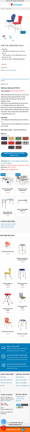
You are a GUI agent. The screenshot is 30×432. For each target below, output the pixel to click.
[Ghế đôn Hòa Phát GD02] (7, 299)
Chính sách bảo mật (6, 383)
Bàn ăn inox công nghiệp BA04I (22, 189)
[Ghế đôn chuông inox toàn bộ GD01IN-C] (22, 249)
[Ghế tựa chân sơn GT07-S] (7, 274)
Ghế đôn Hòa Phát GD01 (22, 284)
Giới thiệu (3, 377)
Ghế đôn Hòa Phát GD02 (8, 309)
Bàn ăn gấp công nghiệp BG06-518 (7, 212)
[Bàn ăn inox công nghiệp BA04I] (22, 180)
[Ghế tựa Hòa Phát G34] (7, 245)
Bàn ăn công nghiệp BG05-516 (22, 210)
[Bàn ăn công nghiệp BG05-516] (22, 202)
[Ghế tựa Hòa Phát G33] (7, 323)
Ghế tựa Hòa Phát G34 (8, 251)
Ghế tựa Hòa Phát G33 (8, 331)
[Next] (25, 23)
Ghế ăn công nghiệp (11, 70)
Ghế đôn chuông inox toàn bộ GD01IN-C (22, 259)
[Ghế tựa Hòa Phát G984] (22, 298)
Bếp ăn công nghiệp (21, 383)
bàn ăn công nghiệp (13, 161)
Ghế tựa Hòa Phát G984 (22, 307)
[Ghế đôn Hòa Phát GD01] (22, 274)
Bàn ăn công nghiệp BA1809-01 (7, 189)
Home (2, 8)
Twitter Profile (20, 398)
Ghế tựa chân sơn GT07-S (7, 284)
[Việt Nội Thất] (16, 4)
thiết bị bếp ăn (7, 163)
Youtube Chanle (20, 396)
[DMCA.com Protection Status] (22, 405)
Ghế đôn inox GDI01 (22, 334)
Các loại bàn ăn (20, 377)
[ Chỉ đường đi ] (7, 400)
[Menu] (1, 4)
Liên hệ (3, 385)
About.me (18, 401)
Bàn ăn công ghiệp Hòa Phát (8, 224)
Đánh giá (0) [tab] (4, 84)
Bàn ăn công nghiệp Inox (7, 226)
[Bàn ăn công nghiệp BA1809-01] (7, 180)
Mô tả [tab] (2, 80)
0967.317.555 (4, 405)
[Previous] (3, 23)
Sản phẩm (8, 8)
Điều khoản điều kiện (6, 380)
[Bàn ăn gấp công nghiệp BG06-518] (7, 203)
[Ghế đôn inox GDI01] (22, 324)
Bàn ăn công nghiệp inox (22, 385)
